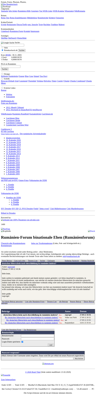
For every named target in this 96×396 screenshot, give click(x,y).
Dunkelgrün (13, 76)
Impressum (35, 31)
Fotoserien (60, 18)
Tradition (54, 24)
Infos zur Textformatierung (41, 243)
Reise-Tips (5, 18)
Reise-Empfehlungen (18, 18)
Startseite (4, 11)
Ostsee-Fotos (23, 180)
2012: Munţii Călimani (15, 107)
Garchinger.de (47, 114)
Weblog (9, 94)
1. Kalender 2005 (13, 174)
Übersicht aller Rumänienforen (13, 243)
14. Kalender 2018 (13, 145)
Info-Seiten (13, 11)
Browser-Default (7, 81)
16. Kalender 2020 (13, 140)
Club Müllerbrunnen (58, 209)
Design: (7, 74)
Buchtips (46, 24)
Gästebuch (5, 31)
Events (3, 24)
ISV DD (15, 209)
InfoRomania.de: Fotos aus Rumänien (9, 102)
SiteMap (4, 38)
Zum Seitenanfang (8, 380)
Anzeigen (35, 11)
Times (54, 81)
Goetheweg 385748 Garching (10, 131)
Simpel (36, 76)
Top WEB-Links (45, 11)
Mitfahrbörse (32, 18)
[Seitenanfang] (5, 229)
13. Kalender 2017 (13, 147)
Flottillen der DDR (13, 198)
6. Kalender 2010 (13, 163)
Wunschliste (21, 38)
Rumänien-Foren (16, 31)
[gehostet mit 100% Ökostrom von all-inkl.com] (20, 220)
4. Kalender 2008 (13, 167)
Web (6, 48)
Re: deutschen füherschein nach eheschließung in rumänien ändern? (31, 317)
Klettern (52, 18)
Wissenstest (69, 11)
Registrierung (6, 246)
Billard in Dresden (8, 213)
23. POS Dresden (26, 209)
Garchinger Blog (12, 118)
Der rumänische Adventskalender (33, 134)
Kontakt (27, 31)
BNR (8, 55)
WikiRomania (79, 11)
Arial (17, 81)
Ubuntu (66, 81)
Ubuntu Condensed (77, 81)
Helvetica (47, 81)
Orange (21, 76)
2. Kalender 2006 (13, 172)
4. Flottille (10, 187)
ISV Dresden (6, 209)
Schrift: (7, 79)
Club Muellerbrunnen (75, 209)
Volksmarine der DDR (38, 180)
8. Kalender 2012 (13, 158)
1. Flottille (10, 185)
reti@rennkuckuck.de (71, 256)
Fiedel (36, 209)
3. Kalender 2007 (13, 169)
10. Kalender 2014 (13, 154)
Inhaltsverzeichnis (13, 138)
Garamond (23, 81)
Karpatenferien (35, 114)
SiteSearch (12, 38)
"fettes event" (44, 209)
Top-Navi (43, 76)
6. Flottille (10, 189)
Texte (40, 24)
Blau (27, 76)
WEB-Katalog (58, 11)
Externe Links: (10, 88)
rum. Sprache (33, 24)
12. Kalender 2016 (13, 149)
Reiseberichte (43, 18)
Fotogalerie (10, 97)
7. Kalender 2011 (13, 160)
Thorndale (32, 81)
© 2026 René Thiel (32, 372)
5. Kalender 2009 (13, 165)
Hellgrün (4, 76)
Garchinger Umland (14, 123)
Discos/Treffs (21, 24)
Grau (31, 76)
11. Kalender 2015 (13, 151)
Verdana (40, 81)
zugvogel (11, 267)
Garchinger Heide (13, 120)
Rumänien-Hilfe (24, 11)
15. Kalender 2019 (13, 142)
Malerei (61, 24)
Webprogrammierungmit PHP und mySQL (9, 179)
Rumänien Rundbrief (20, 114)
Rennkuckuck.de (11, 50)
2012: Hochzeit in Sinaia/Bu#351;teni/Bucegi (24, 110)
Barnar (3, 90)
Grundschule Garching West (17, 125)
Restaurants (11, 24)
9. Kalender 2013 (13, 156)
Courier (60, 81)
